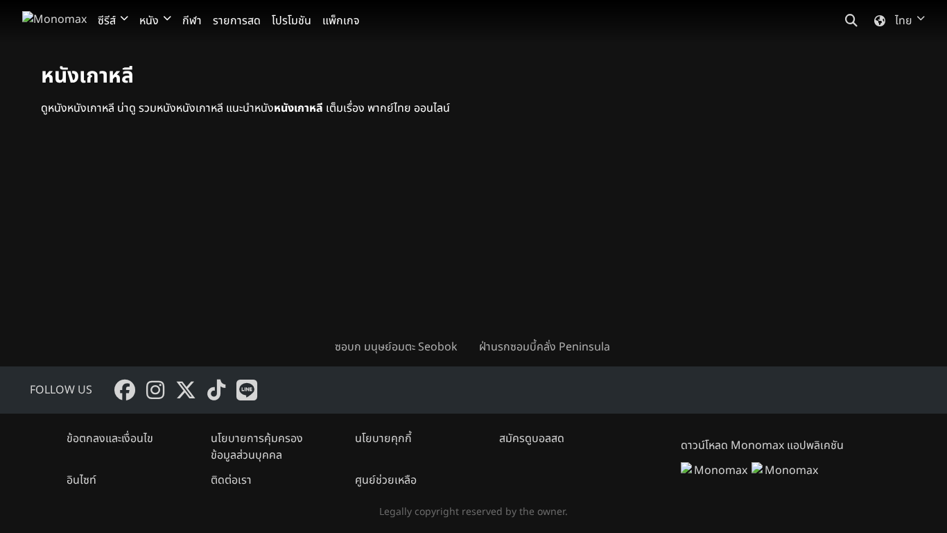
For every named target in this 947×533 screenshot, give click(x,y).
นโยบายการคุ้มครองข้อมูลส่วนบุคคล (257, 447)
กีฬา (192, 20)
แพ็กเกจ (341, 20)
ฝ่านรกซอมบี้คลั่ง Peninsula (544, 347)
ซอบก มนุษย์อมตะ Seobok (396, 347)
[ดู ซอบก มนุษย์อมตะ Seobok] (401, 239)
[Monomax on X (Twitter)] (185, 390)
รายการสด (237, 20)
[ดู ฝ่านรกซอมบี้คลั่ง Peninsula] (545, 239)
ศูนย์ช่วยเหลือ (386, 480)
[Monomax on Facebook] (124, 390)
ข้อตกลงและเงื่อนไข (110, 438)
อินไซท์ (81, 480)
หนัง (149, 20)
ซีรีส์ (107, 20)
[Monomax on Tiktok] (216, 390)
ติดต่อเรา (231, 480)
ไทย (903, 20)
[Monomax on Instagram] (155, 390)
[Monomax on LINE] (246, 390)
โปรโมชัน (291, 20)
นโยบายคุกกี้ (383, 438)
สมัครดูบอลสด (531, 438)
